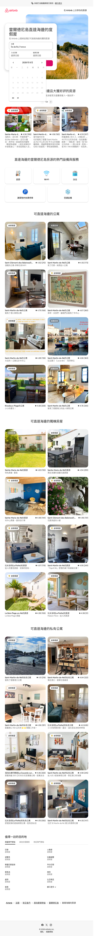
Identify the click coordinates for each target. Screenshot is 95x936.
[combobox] (31, 46)
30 (13, 98)
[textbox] (20, 55)
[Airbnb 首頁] (11, 10)
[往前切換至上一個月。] (13, 62)
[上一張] (42, 102)
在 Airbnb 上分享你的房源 (75, 10)
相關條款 (49, 932)
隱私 (42, 932)
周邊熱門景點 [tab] (10, 842)
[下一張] (51, 102)
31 (18, 98)
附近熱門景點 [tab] (39, 842)
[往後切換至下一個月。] (42, 62)
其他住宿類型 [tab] (24, 842)
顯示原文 (58, 3)
